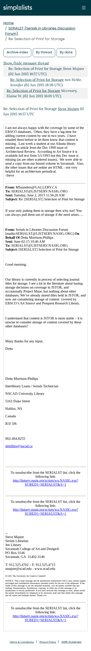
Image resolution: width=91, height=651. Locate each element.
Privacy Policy (48, 642)
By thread (44, 52)
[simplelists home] (16, 7)
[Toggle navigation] (84, 8)
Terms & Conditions (21, 642)
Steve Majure (68, 108)
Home (8, 23)
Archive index (17, 52)
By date (66, 52)
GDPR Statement (71, 642)
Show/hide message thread (26, 63)
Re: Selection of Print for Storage (37, 79)
